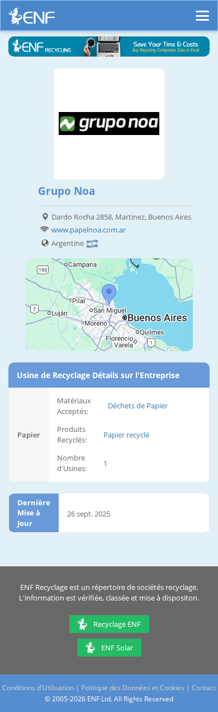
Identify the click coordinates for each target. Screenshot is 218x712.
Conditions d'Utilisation (38, 687)
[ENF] (32, 18)
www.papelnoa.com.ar (88, 230)
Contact (204, 687)
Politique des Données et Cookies (132, 687)
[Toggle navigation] (202, 11)
